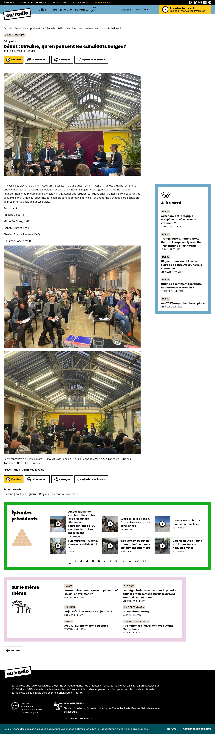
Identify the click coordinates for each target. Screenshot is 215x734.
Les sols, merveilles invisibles (187, 11)
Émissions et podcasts (28, 28)
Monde (8, 35)
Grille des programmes (33, 2)
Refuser (172, 729)
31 (144, 561)
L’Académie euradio (31, 709)
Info (54, 9)
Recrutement (27, 706)
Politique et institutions (136, 621)
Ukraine (8, 494)
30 (137, 561)
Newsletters (80, 2)
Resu (133, 185)
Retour (15, 650)
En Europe (129, 586)
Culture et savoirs (134, 607)
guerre (32, 494)
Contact (25, 703)
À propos (9, 2)
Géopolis (50, 28)
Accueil (8, 28)
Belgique (44, 494)
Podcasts (81, 9)
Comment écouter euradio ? (79, 718)
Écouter (16, 59)
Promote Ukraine (113, 185)
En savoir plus (141, 729)
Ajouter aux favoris (94, 59)
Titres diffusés (59, 2)
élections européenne (65, 494)
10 (122, 561)
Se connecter (144, 9)
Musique (66, 9)
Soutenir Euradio (102, 2)
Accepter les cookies (197, 729)
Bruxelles (19, 35)
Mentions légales (29, 712)
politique (21, 494)
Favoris (126, 9)
